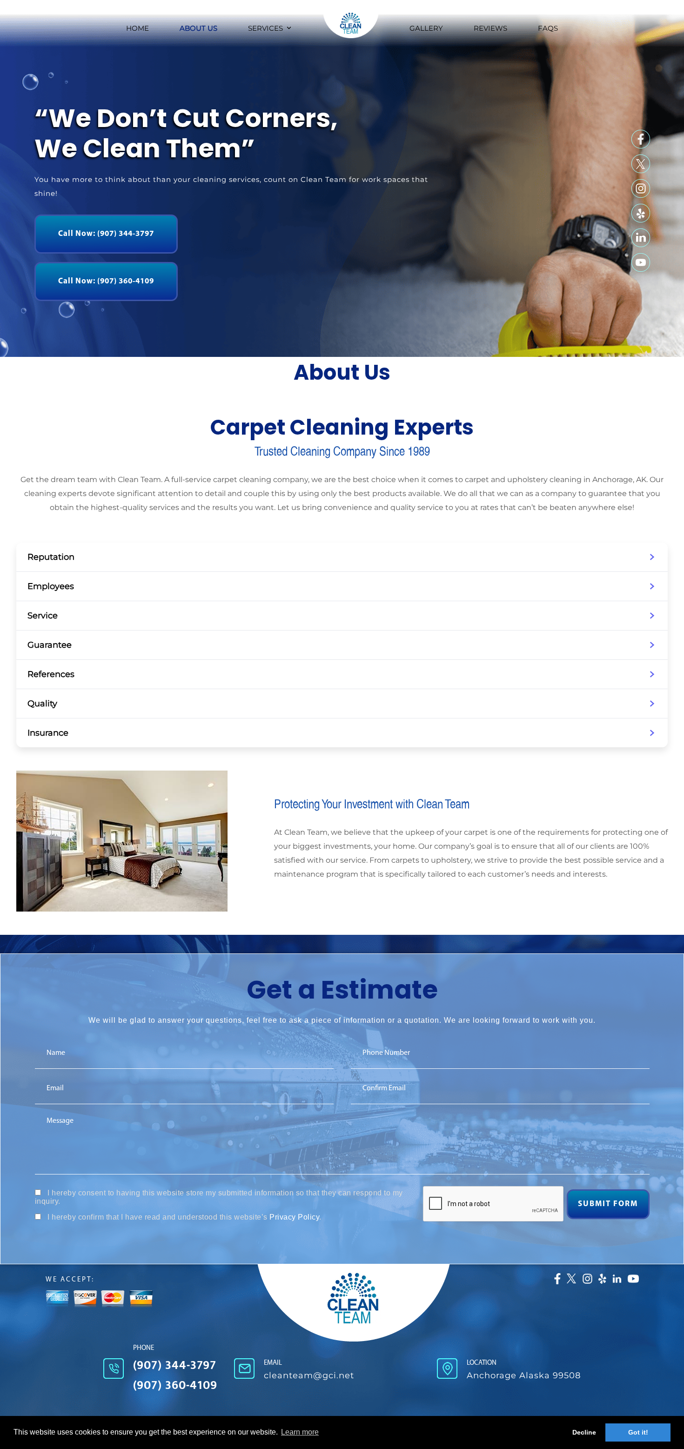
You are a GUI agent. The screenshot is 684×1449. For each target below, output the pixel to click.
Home (137, 28)
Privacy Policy (294, 1217)
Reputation (50, 557)
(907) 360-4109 (175, 1385)
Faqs (548, 28)
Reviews (490, 28)
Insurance (47, 733)
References (50, 674)
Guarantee (49, 645)
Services (265, 28)
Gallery (426, 28)
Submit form (608, 1204)
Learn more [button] (300, 1432)
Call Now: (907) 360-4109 (106, 281)
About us (198, 28)
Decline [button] (584, 1432)
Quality (42, 703)
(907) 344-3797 (174, 1365)
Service (42, 615)
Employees (50, 586)
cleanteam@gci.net (309, 1375)
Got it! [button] (638, 1432)
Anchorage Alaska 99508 (524, 1375)
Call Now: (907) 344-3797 (106, 234)
